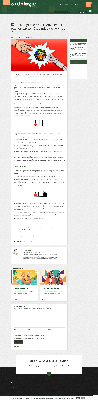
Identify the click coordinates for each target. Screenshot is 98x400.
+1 (29, 237)
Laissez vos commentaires (26, 37)
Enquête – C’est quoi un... (80, 70)
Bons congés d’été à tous (22, 289)
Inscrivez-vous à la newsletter (69, 4)
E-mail (29, 329)
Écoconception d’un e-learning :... (77, 48)
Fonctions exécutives (27, 241)
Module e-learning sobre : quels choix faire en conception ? (53, 289)
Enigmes (21, 241)
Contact (49, 12)
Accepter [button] (77, 398)
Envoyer (18, 341)
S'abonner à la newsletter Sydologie (49, 368)
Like (16, 237)
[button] (69, 12)
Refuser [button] (83, 398)
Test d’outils (20, 12)
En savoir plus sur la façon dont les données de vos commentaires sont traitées (39, 345)
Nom (15, 329)
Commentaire (17, 311)
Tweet (23, 237)
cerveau (17, 241)
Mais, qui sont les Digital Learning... (77, 65)
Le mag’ (14, 12)
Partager (35, 237)
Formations (42, 12)
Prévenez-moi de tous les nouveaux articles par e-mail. (30, 338)
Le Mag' (15, 16)
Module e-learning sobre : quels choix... (78, 54)
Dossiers (28, 12)
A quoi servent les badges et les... (78, 75)
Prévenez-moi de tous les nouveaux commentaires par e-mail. (31, 335)
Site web (49, 329)
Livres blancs (35, 12)
